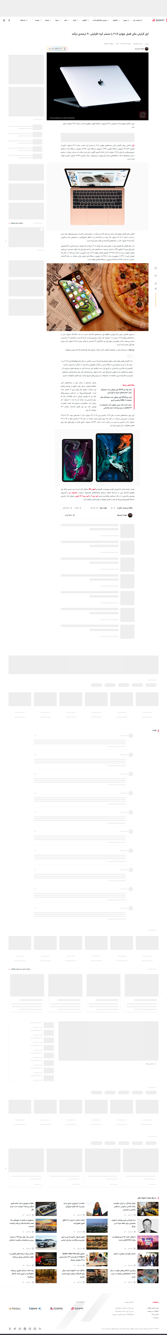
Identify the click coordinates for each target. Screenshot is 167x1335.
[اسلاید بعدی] (6, 241)
